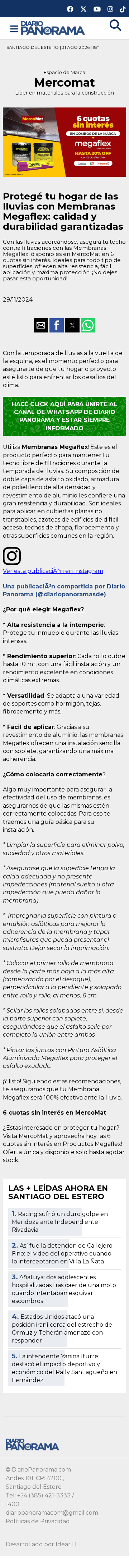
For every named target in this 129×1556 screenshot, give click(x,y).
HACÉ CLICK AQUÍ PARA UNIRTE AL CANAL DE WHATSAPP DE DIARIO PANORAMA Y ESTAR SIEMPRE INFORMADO (64, 416)
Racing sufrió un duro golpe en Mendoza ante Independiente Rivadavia (60, 1222)
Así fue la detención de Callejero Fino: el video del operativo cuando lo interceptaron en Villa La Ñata (62, 1253)
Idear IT (67, 1544)
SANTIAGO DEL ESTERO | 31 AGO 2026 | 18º (52, 47)
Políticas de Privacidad (38, 1521)
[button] (14, 29)
